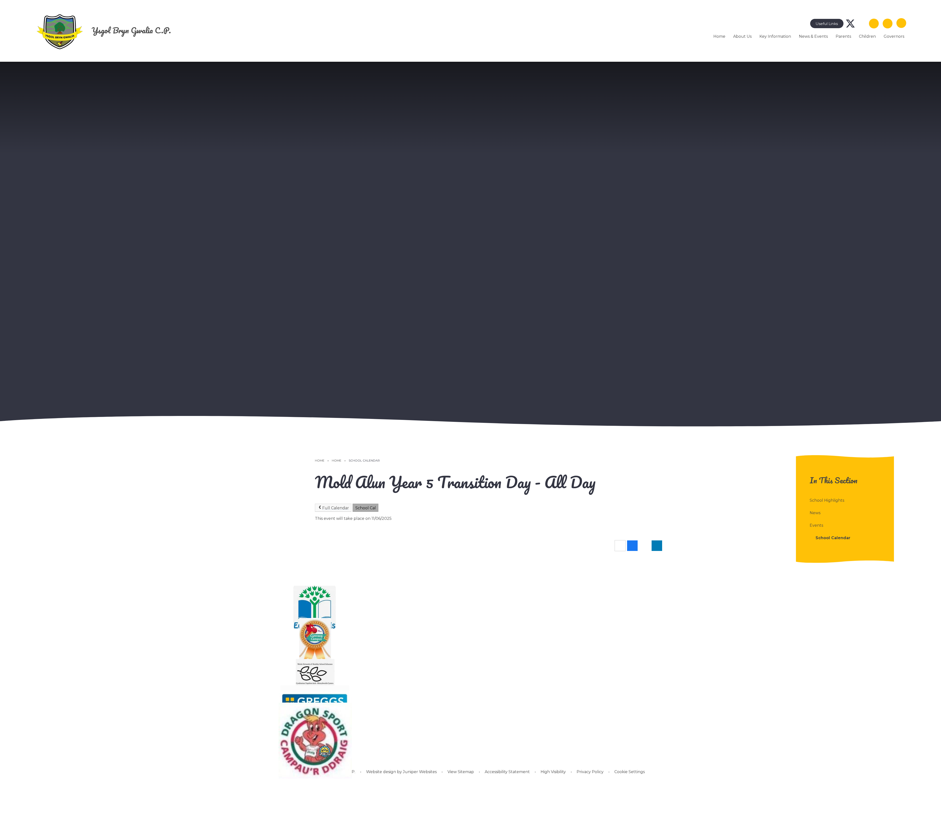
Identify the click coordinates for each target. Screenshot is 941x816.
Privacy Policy (590, 771)
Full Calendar (335, 508)
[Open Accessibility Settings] (887, 23)
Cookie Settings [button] (629, 771)
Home (319, 460)
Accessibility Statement (507, 771)
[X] (850, 23)
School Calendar (364, 460)
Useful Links (827, 23)
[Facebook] (862, 23)
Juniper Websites (419, 771)
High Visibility (553, 771)
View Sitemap (460, 771)
